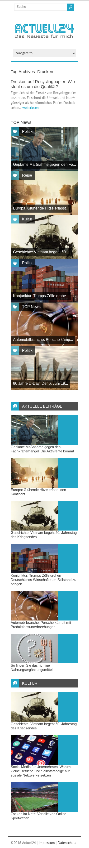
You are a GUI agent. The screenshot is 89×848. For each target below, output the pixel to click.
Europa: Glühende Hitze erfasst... (41, 208)
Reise (27, 175)
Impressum (47, 843)
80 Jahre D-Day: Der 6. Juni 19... (40, 383)
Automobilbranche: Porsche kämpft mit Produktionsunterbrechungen (41, 624)
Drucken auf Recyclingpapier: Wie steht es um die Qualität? (43, 84)
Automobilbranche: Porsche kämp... (43, 340)
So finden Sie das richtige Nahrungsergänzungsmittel (31, 667)
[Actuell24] (44, 39)
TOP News (31, 307)
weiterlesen (30, 108)
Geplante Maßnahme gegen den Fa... (44, 164)
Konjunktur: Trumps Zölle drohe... (41, 296)
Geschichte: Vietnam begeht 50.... (41, 252)
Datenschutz (67, 843)
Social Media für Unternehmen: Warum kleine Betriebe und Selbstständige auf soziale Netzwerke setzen (41, 771)
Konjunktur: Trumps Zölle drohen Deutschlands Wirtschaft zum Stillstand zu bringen (43, 579)
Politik (27, 131)
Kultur (27, 219)
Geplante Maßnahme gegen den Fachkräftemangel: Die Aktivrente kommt (42, 449)
